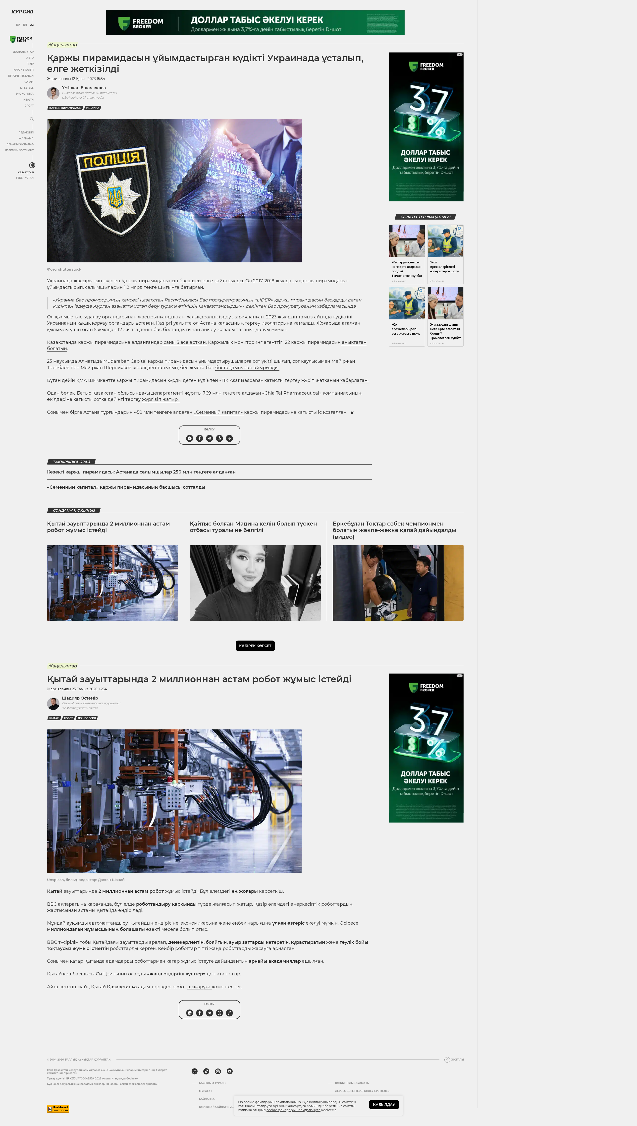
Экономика (25, 93)
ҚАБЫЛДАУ (384, 1104)
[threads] (218, 1071)
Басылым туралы (212, 1083)
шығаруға (199, 987)
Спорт (29, 105)
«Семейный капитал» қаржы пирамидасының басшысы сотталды (126, 487)
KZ (32, 24)
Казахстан (25, 172)
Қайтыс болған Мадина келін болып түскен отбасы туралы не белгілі (253, 526)
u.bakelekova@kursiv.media (83, 97)
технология (87, 718)
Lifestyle (27, 87)
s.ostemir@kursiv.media (80, 708)
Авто (30, 57)
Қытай (54, 718)
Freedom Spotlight (19, 150)
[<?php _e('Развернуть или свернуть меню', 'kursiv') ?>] (32, 165)
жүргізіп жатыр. (161, 399)
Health (28, 99)
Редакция (26, 132)
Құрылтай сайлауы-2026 (217, 1107)
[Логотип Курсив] (22, 11)
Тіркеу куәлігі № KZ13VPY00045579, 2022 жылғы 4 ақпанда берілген (92, 1078)
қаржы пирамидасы (65, 108)
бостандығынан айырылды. (247, 367)
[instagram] (195, 1071)
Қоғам (29, 81)
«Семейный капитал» (219, 412)
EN (25, 24)
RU (18, 24)
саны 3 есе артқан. (184, 342)
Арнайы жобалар (20, 144)
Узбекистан (25, 177)
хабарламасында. (337, 306)
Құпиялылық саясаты (352, 1083)
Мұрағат (205, 1091)
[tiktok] (206, 1071)
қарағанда (99, 904)
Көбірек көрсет (255, 646)
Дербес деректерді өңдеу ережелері (362, 1091)
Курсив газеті (23, 69)
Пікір (30, 63)
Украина (92, 108)
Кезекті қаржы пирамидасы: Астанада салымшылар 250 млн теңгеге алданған (141, 472)
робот (68, 718)
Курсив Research (21, 75)
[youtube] (230, 1071)
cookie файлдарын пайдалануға (293, 1110)
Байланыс (207, 1099)
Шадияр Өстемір (80, 698)
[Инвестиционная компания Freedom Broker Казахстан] (21, 39)
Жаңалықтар (23, 52)
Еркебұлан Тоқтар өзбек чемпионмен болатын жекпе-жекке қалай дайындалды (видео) (394, 530)
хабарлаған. (354, 380)
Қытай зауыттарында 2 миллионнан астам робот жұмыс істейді (108, 526)
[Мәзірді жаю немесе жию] (32, 119)
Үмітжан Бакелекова (84, 87)
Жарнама (26, 138)
